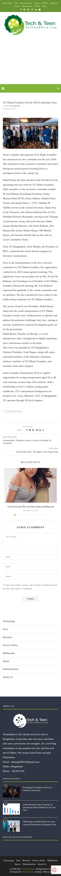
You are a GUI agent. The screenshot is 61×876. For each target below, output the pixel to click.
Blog (44, 6)
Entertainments (10, 669)
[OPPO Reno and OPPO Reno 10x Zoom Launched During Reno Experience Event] (11, 826)
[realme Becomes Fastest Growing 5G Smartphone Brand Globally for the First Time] (11, 809)
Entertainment (26, 3)
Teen (16, 3)
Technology (7, 3)
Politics (45, 3)
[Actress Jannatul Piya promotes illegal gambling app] (30, 485)
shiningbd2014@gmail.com (25, 761)
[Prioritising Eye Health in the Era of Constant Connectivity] (11, 792)
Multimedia (27, 6)
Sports (36, 3)
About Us (8, 677)
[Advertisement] (30, 63)
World (17, 6)
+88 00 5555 (17, 771)
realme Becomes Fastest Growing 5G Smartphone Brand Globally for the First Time (39, 807)
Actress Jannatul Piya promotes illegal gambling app (30, 506)
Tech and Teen (15, 106)
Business (53, 3)
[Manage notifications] (54, 870)
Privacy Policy (10, 645)
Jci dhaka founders (13, 411)
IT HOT (37, 6)
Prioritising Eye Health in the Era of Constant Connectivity (37, 788)
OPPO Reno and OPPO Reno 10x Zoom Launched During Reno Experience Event (39, 823)
